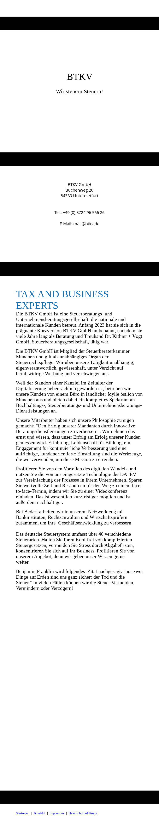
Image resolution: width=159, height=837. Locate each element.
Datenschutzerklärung (83, 813)
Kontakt (39, 813)
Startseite (22, 813)
